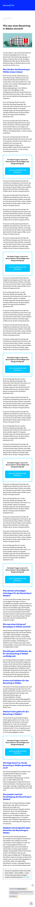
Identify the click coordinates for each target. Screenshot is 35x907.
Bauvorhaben (10, 161)
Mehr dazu (26, 877)
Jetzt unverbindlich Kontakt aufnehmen (17, 171)
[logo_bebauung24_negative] (8, 5)
